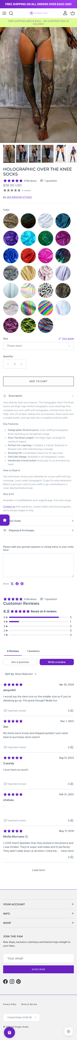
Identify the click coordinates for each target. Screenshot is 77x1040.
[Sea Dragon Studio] (38, 13)
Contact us (9, 506)
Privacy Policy (9, 1004)
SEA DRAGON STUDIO (19, 197)
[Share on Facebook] (17, 583)
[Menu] (4, 13)
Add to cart (38, 381)
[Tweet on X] (12, 583)
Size (5, 338)
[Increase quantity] (22, 364)
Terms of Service (29, 1004)
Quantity (8, 356)
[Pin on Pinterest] (22, 583)
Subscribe (38, 969)
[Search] (13, 13)
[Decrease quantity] (6, 364)
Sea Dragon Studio (19, 1027)
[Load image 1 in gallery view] (38, 85)
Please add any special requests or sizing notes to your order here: (38, 548)
